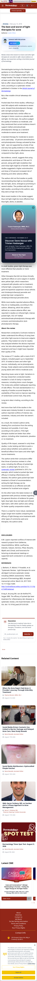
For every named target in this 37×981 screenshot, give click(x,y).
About (18, 913)
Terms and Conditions (18, 924)
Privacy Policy (18, 926)
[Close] (35, 945)
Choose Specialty (16, 10)
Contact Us (18, 917)
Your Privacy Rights (18, 928)
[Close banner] (34, 2)
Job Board (18, 919)
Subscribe (27, 634)
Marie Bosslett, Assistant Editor (14, 734)
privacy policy (6, 639)
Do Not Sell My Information (18, 921)
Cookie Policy (31, 963)
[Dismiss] (33, 207)
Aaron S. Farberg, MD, (11, 810)
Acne (3, 649)
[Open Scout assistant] (27, 5)
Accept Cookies (18, 977)
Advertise (18, 915)
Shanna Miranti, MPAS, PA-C (13, 695)
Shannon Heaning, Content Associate (14, 812)
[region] (18, 962)
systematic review (8, 469)
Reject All (18, 972)
